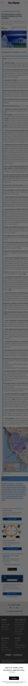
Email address (12, 672)
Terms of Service (12, 682)
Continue (14, 678)
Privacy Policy (19, 682)
